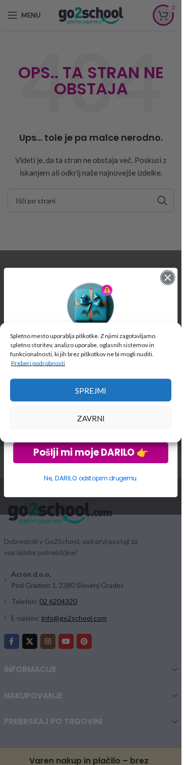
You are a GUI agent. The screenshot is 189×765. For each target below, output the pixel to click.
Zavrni (91, 417)
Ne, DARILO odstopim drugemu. (90, 478)
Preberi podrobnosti (38, 363)
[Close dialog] (167, 278)
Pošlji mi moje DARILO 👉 (90, 452)
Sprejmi (90, 390)
